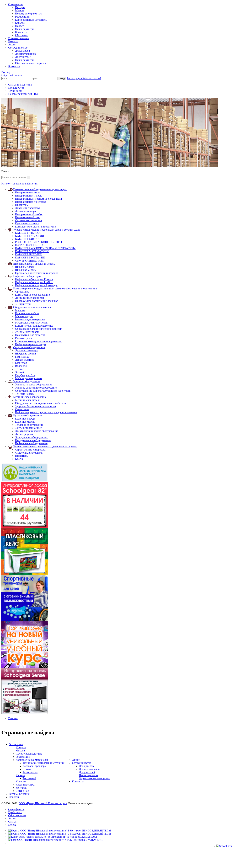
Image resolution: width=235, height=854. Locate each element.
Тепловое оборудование (29, 424)
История (20, 7)
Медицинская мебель (27, 400)
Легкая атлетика (24, 359)
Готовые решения (18, 38)
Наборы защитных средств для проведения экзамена (46, 412)
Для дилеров (22, 50)
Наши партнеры (24, 29)
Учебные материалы (27, 331)
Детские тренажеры (26, 350)
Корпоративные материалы (31, 19)
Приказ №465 (16, 87)
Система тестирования (28, 220)
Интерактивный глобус (28, 214)
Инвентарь (21, 455)
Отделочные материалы (29, 452)
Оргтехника (22, 291)
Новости (20, 25)
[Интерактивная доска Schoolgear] (24, 527)
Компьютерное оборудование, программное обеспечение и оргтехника (55, 288)
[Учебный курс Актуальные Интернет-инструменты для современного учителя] (24, 666)
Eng (8, 72)
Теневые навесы (24, 393)
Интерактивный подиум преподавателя (38, 198)
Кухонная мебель (25, 421)
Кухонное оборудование (27, 415)
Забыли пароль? (91, 78)
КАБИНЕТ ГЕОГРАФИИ (30, 257)
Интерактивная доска (27, 192)
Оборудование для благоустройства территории (43, 390)
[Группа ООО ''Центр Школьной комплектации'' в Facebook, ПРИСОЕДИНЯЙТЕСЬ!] (59, 833)
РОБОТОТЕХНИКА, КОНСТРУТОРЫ (38, 242)
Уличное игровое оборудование (33, 384)
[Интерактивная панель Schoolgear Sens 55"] (24, 713)
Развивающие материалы (30, 319)
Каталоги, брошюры (34, 766)
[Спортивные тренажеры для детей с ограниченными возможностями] (24, 620)
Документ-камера (25, 211)
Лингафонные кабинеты (29, 297)
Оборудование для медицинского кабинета (40, 403)
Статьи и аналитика (20, 84)
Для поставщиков (25, 53)
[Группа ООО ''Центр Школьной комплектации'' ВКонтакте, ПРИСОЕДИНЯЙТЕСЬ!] (59, 830)
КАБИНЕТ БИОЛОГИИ (29, 235)
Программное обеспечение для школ (36, 300)
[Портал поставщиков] (24, 480)
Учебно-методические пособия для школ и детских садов (46, 229)
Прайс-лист (15, 812)
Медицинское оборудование (29, 396)
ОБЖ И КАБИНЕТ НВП (29, 260)
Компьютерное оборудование (32, 294)
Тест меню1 (29, 778)
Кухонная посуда (25, 418)
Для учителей (23, 56)
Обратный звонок (11, 75)
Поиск (12, 824)
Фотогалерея (30, 772)
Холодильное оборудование (31, 437)
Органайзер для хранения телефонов (36, 273)
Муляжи (20, 310)
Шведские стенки (25, 353)
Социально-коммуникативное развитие (38, 341)
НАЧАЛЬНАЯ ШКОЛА (29, 245)
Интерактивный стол (27, 217)
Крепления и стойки (27, 223)
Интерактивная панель (28, 195)
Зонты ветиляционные (28, 427)
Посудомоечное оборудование (33, 440)
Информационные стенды (30, 344)
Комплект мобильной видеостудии (35, 226)
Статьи (27, 769)
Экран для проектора (27, 207)
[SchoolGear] (224, 846)
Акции (12, 44)
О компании (15, 4)
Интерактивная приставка (30, 201)
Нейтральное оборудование (31, 443)
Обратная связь (17, 815)
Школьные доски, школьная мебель (34, 263)
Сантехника (22, 409)
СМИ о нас (21, 35)
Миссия (19, 10)
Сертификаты (16, 809)
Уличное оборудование (26, 381)
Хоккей (19, 372)
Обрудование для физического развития (38, 328)
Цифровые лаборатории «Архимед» (36, 285)
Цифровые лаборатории (27, 276)
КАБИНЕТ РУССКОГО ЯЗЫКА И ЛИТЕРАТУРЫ (45, 248)
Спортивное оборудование (29, 347)
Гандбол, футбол (25, 375)
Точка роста (15, 90)
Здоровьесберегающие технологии (35, 406)
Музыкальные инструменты (31, 322)
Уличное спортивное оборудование (36, 387)
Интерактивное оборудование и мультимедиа (40, 189)
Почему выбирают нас (28, 13)
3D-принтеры (23, 304)
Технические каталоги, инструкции (44, 762)
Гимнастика (22, 356)
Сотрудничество (18, 47)
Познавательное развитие (30, 334)
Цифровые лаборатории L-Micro (34, 282)
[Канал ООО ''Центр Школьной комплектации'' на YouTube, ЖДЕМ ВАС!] (52, 836)
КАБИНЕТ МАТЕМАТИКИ (32, 251)
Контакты (21, 32)
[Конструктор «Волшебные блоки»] (24, 573)
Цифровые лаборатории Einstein (34, 279)
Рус (3, 72)
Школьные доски (25, 266)
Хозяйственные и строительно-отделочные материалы (45, 446)
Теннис (19, 369)
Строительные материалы (30, 449)
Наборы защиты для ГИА (23, 93)
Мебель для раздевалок (28, 378)
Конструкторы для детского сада (34, 325)
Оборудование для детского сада (32, 307)
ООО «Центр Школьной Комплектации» (43, 803)
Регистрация (74, 78)
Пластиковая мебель (27, 313)
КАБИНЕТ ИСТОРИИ (28, 254)
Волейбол (21, 365)
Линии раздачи (24, 434)
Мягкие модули (24, 316)
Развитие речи (23, 338)
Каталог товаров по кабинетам (19, 183)
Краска (19, 458)
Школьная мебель (25, 269)
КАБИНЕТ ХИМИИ (27, 238)
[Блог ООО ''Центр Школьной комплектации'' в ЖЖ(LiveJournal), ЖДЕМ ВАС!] (55, 839)
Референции (22, 16)
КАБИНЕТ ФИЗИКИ (28, 232)
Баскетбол (21, 362)
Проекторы (21, 204)
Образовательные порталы (30, 63)
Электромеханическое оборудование (36, 430)
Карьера (20, 22)
